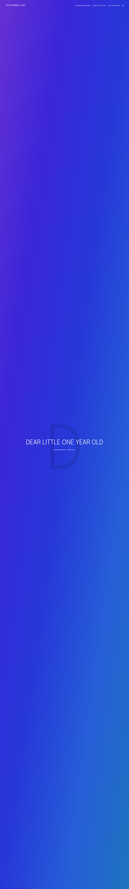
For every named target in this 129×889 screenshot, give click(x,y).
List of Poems (114, 5)
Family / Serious (60, 449)
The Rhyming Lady (15, 5)
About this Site (99, 5)
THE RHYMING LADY (82, 5)
